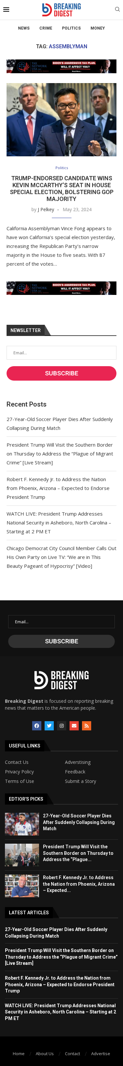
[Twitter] (49, 725)
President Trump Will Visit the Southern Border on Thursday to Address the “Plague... (78, 853)
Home (19, 1053)
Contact (72, 1053)
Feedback (75, 771)
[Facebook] (36, 725)
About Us (45, 1053)
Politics (71, 28)
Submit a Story (80, 781)
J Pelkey (46, 209)
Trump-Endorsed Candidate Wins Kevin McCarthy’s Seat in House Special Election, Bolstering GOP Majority (61, 188)
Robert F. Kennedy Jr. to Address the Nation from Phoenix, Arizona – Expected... (79, 884)
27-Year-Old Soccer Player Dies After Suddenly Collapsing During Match (79, 822)
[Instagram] (61, 725)
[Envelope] (74, 725)
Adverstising (78, 762)
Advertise (100, 1053)
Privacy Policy (19, 771)
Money (98, 28)
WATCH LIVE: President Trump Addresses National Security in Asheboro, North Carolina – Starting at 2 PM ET (59, 522)
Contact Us (17, 762)
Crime (45, 28)
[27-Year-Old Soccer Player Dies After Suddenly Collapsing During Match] (22, 824)
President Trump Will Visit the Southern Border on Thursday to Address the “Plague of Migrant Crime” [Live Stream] (60, 453)
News (24, 28)
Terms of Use (19, 781)
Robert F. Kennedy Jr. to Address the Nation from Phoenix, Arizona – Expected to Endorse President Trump (58, 488)
